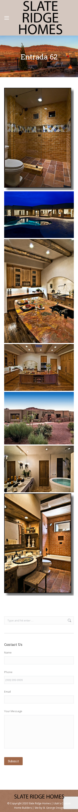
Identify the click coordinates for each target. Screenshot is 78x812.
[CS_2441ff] (39, 291)
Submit (13, 761)
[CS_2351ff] (39, 544)
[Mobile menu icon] (6, 17)
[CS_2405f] (39, 418)
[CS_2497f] (39, 214)
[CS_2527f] (39, 139)
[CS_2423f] (39, 367)
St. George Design (53, 808)
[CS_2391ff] (39, 469)
